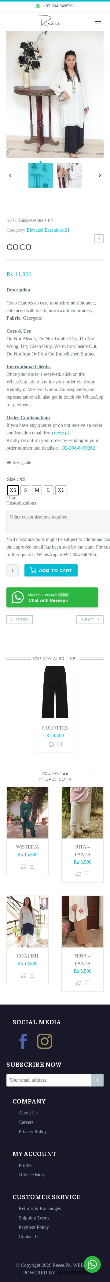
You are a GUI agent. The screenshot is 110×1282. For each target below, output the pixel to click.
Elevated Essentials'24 (48, 230)
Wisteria (27, 846)
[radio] (13, 490)
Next (87, 619)
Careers (26, 1122)
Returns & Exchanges (40, 1208)
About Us (28, 1112)
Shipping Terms (34, 1217)
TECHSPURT (72, 1272)
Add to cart (55, 570)
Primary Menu (98, 21)
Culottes (55, 727)
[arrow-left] (10, 175)
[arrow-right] (100, 175)
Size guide (22, 462)
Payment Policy (34, 1227)
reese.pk (62, 432)
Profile (25, 1165)
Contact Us (29, 1236)
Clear (11, 497)
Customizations (21, 502)
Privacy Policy (33, 1131)
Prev (22, 619)
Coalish (27, 955)
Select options (51, 744)
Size (11, 479)
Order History (32, 1174)
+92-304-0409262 (58, 6)
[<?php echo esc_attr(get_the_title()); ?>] (59, 744)
